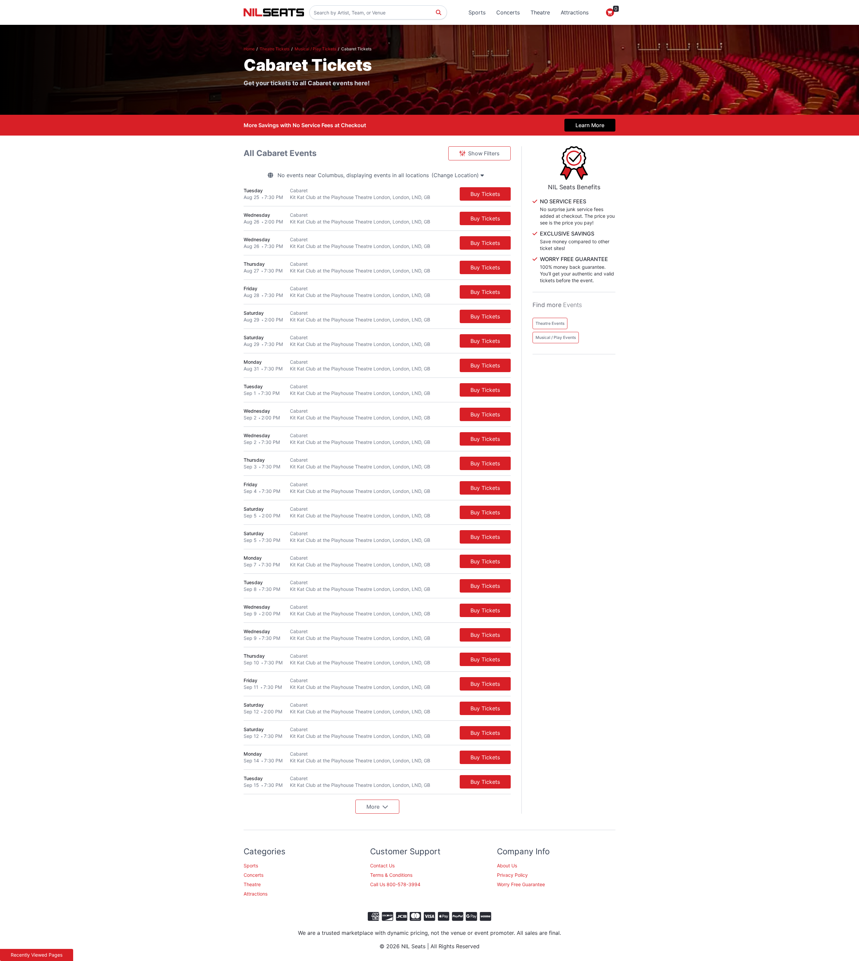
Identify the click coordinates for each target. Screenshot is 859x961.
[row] (377, 194)
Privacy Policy (512, 875)
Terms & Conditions (391, 875)
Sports (477, 12)
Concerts (508, 12)
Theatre (540, 12)
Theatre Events (550, 323)
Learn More (589, 125)
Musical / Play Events (556, 337)
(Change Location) (456, 175)
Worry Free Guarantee (521, 884)
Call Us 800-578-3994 (395, 884)
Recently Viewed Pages (36, 955)
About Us (507, 865)
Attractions (575, 12)
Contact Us (382, 865)
